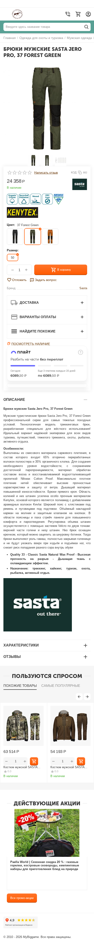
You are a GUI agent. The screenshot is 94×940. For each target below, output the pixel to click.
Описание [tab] (14, 400)
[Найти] (86, 27)
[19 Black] (15, 236)
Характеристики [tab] (21, 645)
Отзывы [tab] (12, 657)
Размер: (12, 250)
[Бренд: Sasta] (79, 184)
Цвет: (11, 225)
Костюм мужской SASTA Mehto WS (67, 767)
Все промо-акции (22, 898)
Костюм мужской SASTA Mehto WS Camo (20, 767)
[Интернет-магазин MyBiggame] (25, 14)
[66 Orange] (50, 236)
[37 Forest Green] (32, 236)
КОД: (74, 172)
